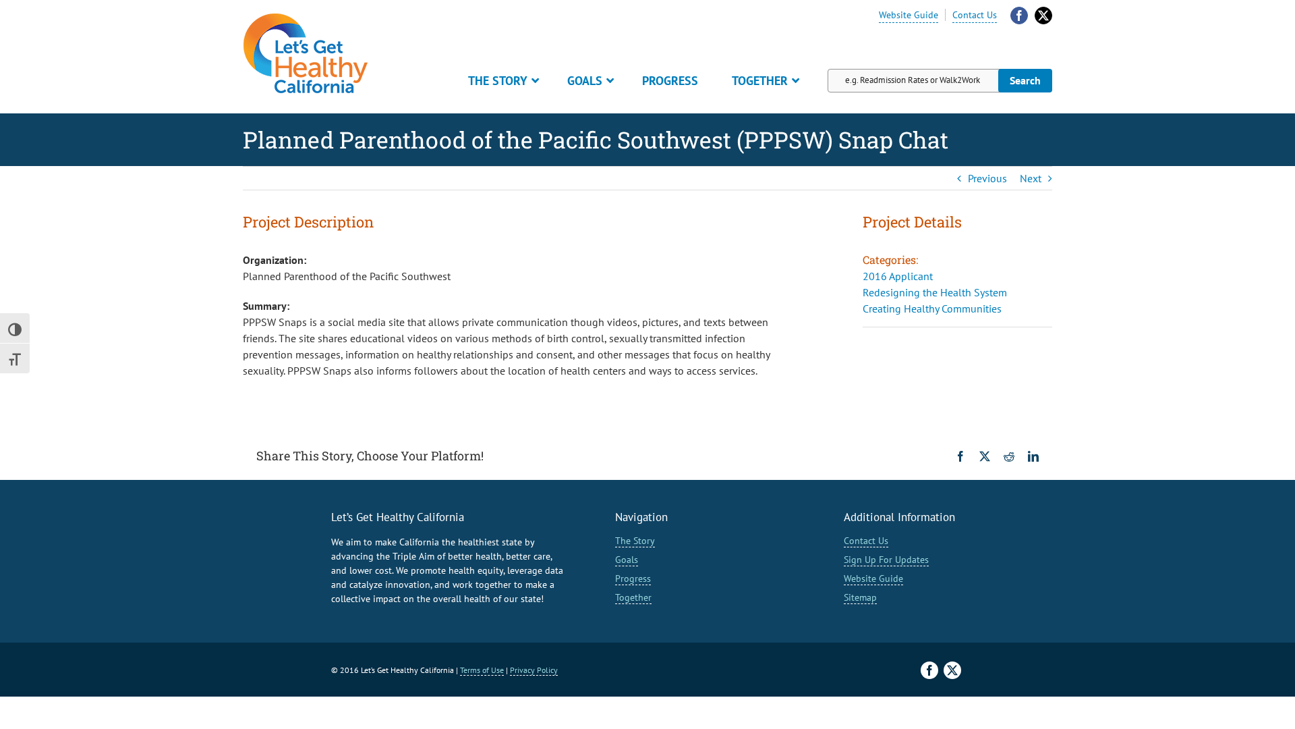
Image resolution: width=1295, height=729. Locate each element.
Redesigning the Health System (935, 292)
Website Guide (908, 15)
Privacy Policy (534, 670)
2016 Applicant (898, 276)
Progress (633, 578)
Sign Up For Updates (886, 560)
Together (633, 597)
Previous (987, 178)
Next (1030, 178)
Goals (626, 560)
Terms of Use (482, 670)
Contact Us (974, 15)
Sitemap (860, 597)
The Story (635, 541)
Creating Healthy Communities (932, 308)
